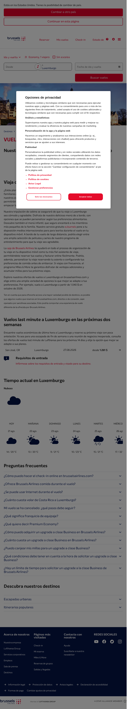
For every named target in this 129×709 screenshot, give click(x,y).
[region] (63, 150)
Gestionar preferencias (40, 188)
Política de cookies (38, 179)
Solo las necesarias (44, 197)
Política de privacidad (40, 175)
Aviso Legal (34, 183)
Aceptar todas (85, 197)
